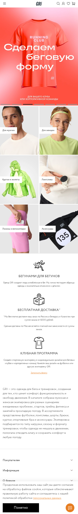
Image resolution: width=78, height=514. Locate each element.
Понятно (21, 507)
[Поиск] (58, 4)
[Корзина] (73, 4)
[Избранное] (68, 4)
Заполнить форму (39, 372)
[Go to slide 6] (61, 104)
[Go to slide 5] (50, 104)
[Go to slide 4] (39, 104)
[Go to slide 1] (5, 104)
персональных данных (47, 498)
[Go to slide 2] (16, 104)
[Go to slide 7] (72, 104)
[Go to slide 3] (28, 104)
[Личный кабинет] (63, 4)
